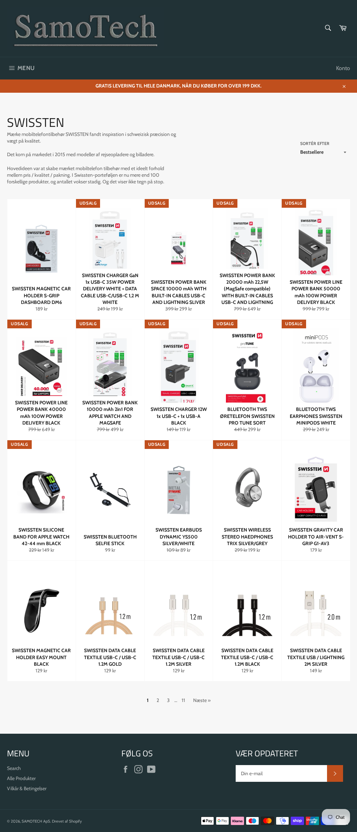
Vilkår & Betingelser (26, 788)
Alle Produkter (21, 778)
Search (14, 768)
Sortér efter (314, 143)
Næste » (202, 700)
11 (183, 700)
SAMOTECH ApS (36, 821)
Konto (343, 68)
